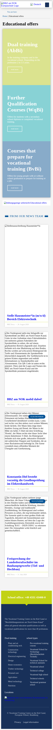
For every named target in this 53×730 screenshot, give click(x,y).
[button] (47, 5)
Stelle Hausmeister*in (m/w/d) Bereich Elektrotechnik (26, 317)
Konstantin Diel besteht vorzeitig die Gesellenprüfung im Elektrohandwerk (26, 480)
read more (15, 69)
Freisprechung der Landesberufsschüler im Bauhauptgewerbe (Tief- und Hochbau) (25, 564)
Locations (9, 692)
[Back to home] (11, 5)
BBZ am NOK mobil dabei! (24, 399)
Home (5, 16)
